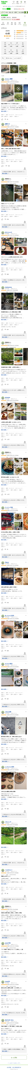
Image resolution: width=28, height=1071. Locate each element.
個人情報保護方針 (16, 1067)
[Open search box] (3, 58)
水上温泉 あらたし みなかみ (8, 17)
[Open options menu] (26, 79)
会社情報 (9, 1067)
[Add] (25, 16)
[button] (5, 69)
